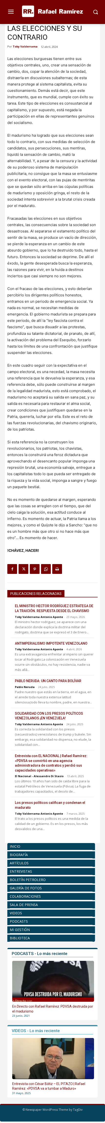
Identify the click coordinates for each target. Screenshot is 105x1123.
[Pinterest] (35, 569)
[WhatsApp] (46, 569)
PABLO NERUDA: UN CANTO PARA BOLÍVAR (48, 681)
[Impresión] (57, 569)
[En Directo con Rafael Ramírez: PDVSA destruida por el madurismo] (53, 981)
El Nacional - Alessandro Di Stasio (39, 776)
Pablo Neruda (25, 687)
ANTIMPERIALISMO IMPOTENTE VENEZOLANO (51, 643)
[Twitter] (23, 569)
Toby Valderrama (25, 46)
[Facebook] (12, 569)
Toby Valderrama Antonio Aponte (39, 617)
